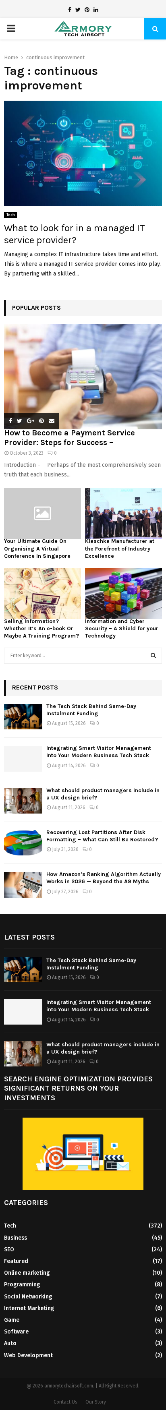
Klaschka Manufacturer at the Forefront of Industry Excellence (119, 548)
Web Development (28, 1355)
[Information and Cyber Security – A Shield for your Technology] (123, 593)
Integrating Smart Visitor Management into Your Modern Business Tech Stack (98, 752)
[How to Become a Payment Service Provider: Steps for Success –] (83, 376)
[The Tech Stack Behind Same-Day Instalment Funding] (23, 716)
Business (15, 1237)
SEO (9, 1249)
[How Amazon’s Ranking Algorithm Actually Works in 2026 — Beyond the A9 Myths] (23, 884)
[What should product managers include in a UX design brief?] (23, 801)
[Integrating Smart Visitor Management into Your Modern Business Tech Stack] (23, 758)
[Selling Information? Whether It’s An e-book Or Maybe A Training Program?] (42, 593)
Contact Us (65, 1402)
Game (11, 1320)
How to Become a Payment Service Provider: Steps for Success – (69, 437)
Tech (10, 215)
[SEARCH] (153, 656)
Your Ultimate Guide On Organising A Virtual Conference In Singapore (37, 548)
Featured (16, 1261)
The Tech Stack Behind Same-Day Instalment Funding (91, 710)
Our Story (95, 1402)
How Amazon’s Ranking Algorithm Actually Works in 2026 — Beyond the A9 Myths (103, 878)
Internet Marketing (29, 1308)
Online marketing (27, 1272)
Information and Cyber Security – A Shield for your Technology (121, 628)
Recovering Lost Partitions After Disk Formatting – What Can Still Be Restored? (102, 836)
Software (16, 1331)
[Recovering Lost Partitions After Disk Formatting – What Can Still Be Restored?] (23, 842)
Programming (22, 1284)
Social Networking (28, 1296)
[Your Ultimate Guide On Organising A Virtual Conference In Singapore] (42, 513)
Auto (10, 1343)
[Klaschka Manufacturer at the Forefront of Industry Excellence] (123, 513)
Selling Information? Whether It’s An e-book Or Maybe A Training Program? (41, 628)
